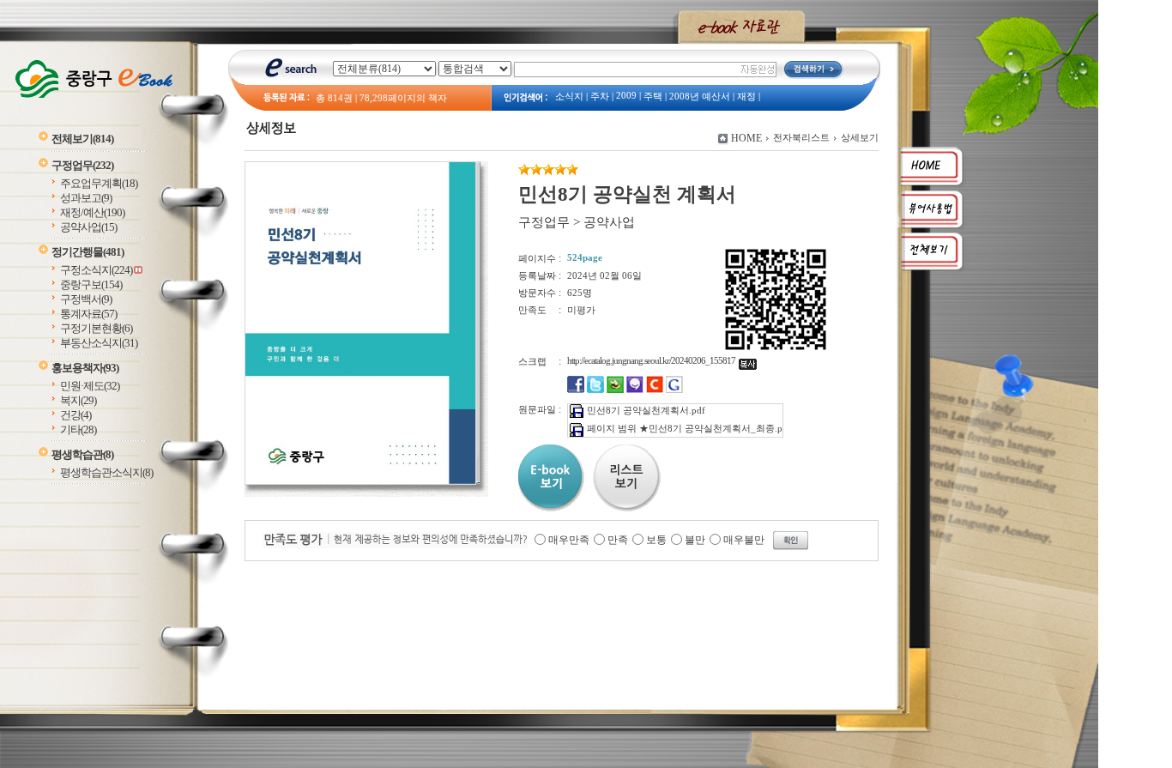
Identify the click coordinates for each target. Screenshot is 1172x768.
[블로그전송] (615, 389)
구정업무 (82, 165)
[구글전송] (674, 389)
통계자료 (88, 313)
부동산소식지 (98, 342)
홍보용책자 (84, 367)
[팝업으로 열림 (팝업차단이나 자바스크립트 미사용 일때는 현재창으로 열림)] (360, 481)
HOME (746, 138)
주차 (599, 96)
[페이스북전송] (575, 389)
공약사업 (88, 227)
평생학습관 (82, 454)
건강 (75, 414)
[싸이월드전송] (654, 389)
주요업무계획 (98, 183)
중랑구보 (91, 284)
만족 (617, 540)
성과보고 (86, 197)
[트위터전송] (595, 389)
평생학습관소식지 (106, 472)
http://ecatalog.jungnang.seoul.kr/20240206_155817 (653, 360)
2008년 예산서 (699, 96)
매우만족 (568, 540)
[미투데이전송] (634, 389)
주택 (652, 96)
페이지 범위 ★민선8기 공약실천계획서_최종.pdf (689, 428)
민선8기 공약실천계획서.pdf (646, 410)
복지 (78, 400)
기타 (78, 429)
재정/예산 (92, 212)
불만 (695, 540)
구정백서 (86, 299)
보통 (656, 540)
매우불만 (743, 540)
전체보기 (82, 138)
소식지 (569, 96)
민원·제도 (89, 385)
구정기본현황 (96, 328)
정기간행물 (87, 251)
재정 (746, 96)
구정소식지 (96, 269)
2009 (626, 95)
